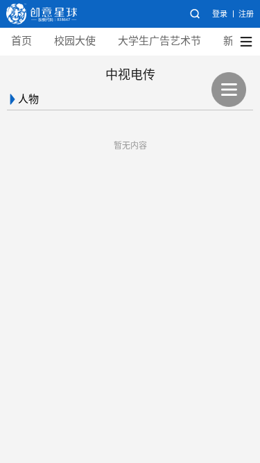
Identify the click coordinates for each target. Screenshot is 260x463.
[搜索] (195, 14)
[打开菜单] (228, 89)
